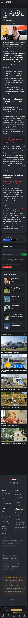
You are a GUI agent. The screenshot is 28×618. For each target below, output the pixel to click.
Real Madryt (5, 550)
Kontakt (19, 583)
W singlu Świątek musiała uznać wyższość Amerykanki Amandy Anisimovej (12, 188)
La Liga (21, 521)
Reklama (25, 583)
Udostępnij (7, 245)
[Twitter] (10, 464)
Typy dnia (17, 502)
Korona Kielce (6, 547)
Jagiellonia (16, 545)
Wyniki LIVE (17, 476)
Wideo (3, 492)
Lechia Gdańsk (14, 547)
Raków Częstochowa (7, 545)
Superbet (17, 513)
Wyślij (24, 260)
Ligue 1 (17, 524)
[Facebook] (13, 464)
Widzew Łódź (15, 542)
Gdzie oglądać (5, 502)
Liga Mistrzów (6, 527)
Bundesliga (10, 524)
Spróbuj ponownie (7, 273)
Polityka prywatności (13, 583)
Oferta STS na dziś (19, 507)
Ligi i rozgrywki (18, 486)
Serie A (4, 524)
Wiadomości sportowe (6, 6)
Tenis (20, 6)
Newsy (15, 6)
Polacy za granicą (6, 495)
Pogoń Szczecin (6, 542)
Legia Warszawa (14, 537)
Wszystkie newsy (6, 474)
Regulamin (6, 583)
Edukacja (4, 514)
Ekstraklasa (5, 521)
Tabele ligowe (18, 478)
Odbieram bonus (16, 610)
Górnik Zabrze (14, 539)
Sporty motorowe (6, 485)
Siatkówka (4, 482)
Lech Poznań (5, 539)
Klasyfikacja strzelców (20, 481)
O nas (1, 583)
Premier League (13, 521)
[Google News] (17, 464)
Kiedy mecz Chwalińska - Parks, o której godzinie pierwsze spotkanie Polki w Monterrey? (13, 143)
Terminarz (17, 483)
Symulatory (4, 512)
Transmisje (4, 500)
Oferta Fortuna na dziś (20, 510)
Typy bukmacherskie (20, 505)
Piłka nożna (4, 477)
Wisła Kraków (6, 537)
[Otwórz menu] (2, 2)
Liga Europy (14, 527)
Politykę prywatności (20, 266)
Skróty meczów (6, 505)
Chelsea (12, 550)
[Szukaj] (24, 2)
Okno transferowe (6, 497)
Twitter (14, 245)
